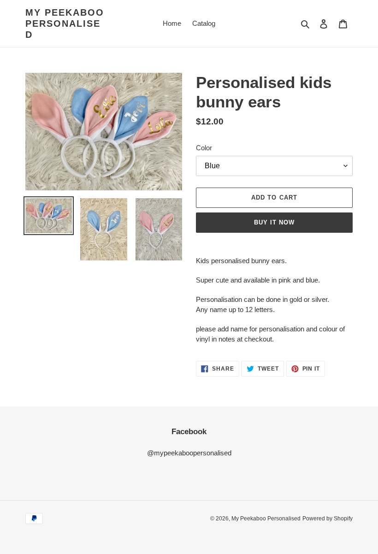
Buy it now (274, 222)
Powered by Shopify (327, 518)
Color (204, 148)
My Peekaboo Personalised (64, 23)
